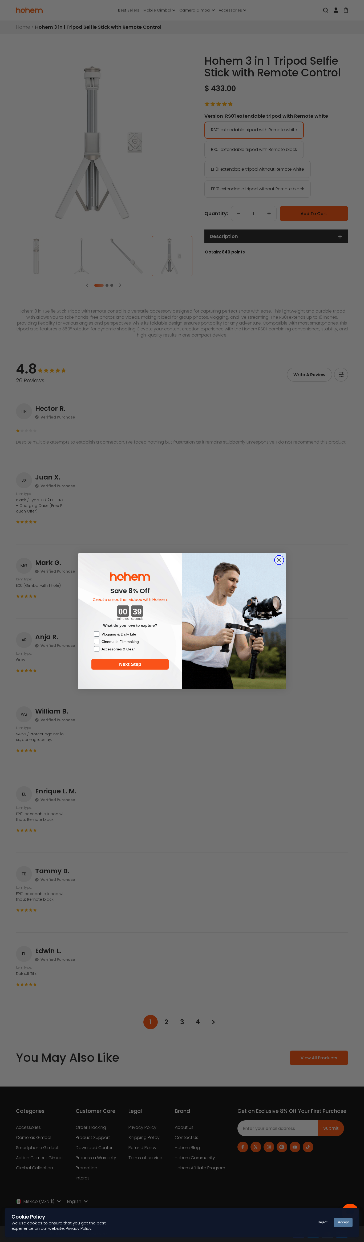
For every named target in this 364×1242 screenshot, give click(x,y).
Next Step (130, 664)
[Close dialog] (279, 560)
